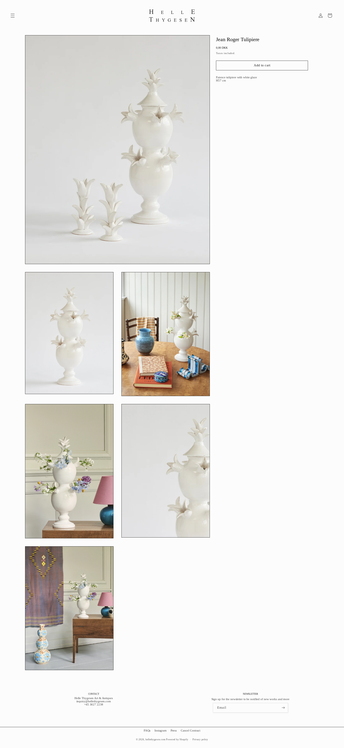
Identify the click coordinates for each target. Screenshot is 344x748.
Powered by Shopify (177, 739)
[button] (12, 15)
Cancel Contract (190, 730)
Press (174, 730)
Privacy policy (200, 739)
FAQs (147, 730)
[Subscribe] (283, 708)
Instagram (160, 730)
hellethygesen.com (155, 739)
